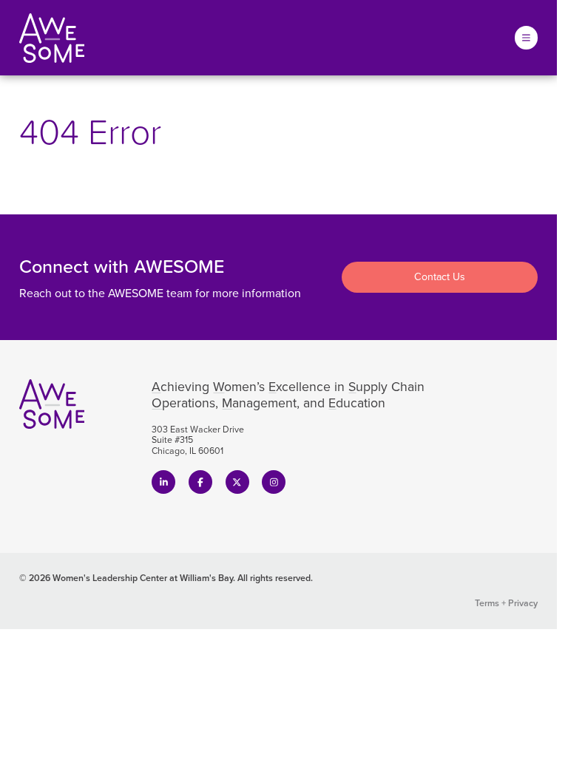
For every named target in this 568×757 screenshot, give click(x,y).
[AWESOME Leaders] (52, 38)
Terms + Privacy (506, 603)
